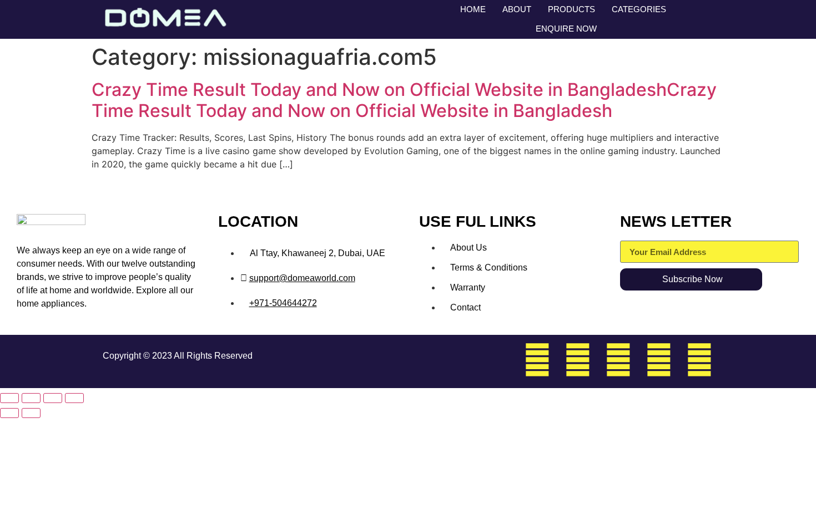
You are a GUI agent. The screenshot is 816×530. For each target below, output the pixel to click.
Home (473, 9)
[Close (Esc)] (74, 398)
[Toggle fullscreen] (31, 398)
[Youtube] (699, 360)
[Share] (52, 398)
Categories (639, 9)
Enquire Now (566, 28)
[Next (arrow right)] (31, 413)
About (516, 9)
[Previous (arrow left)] (9, 413)
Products (571, 9)
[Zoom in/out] (9, 398)
